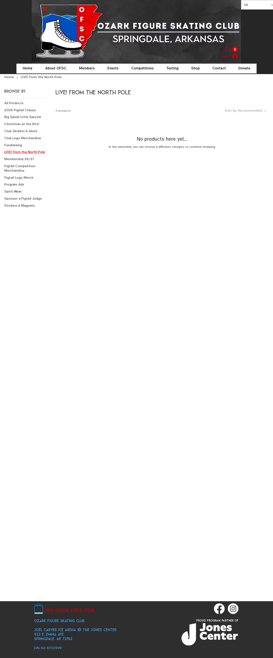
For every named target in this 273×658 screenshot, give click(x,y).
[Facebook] (219, 608)
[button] (232, 49)
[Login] (235, 56)
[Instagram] (233, 608)
